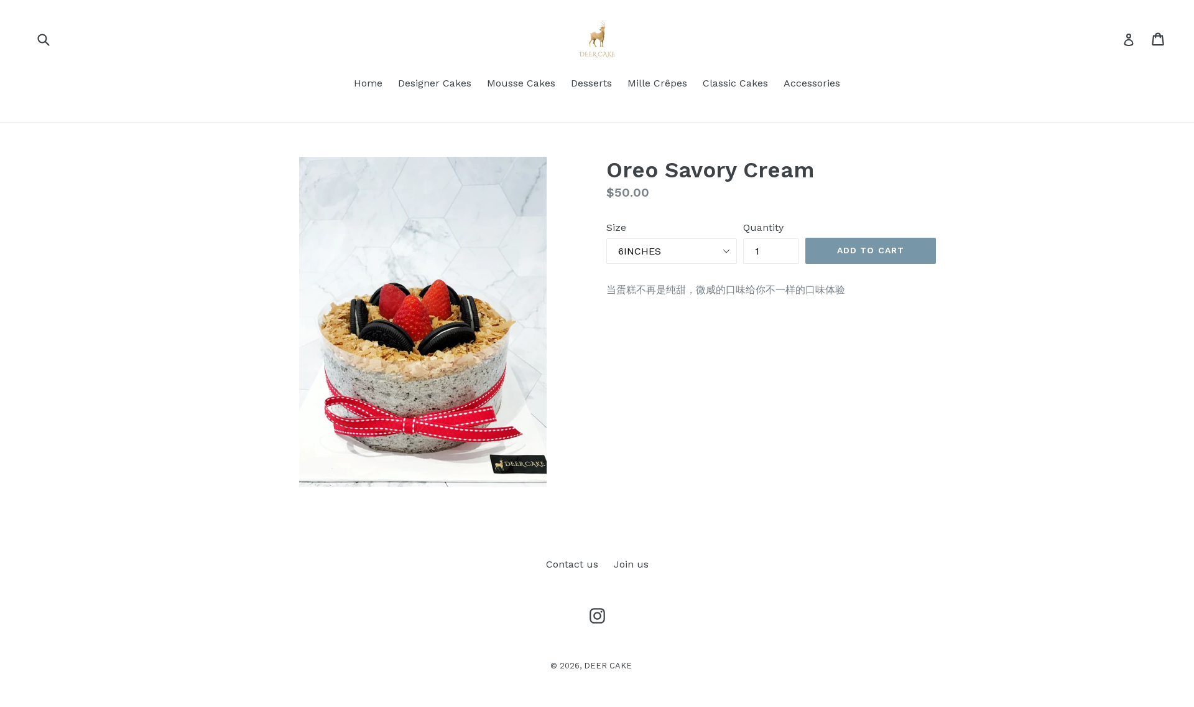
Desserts (591, 83)
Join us (631, 564)
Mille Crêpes (657, 83)
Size (616, 227)
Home (368, 83)
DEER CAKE (608, 665)
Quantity (763, 227)
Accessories (812, 83)
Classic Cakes (735, 83)
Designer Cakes (434, 83)
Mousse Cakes (521, 83)
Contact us (572, 564)
